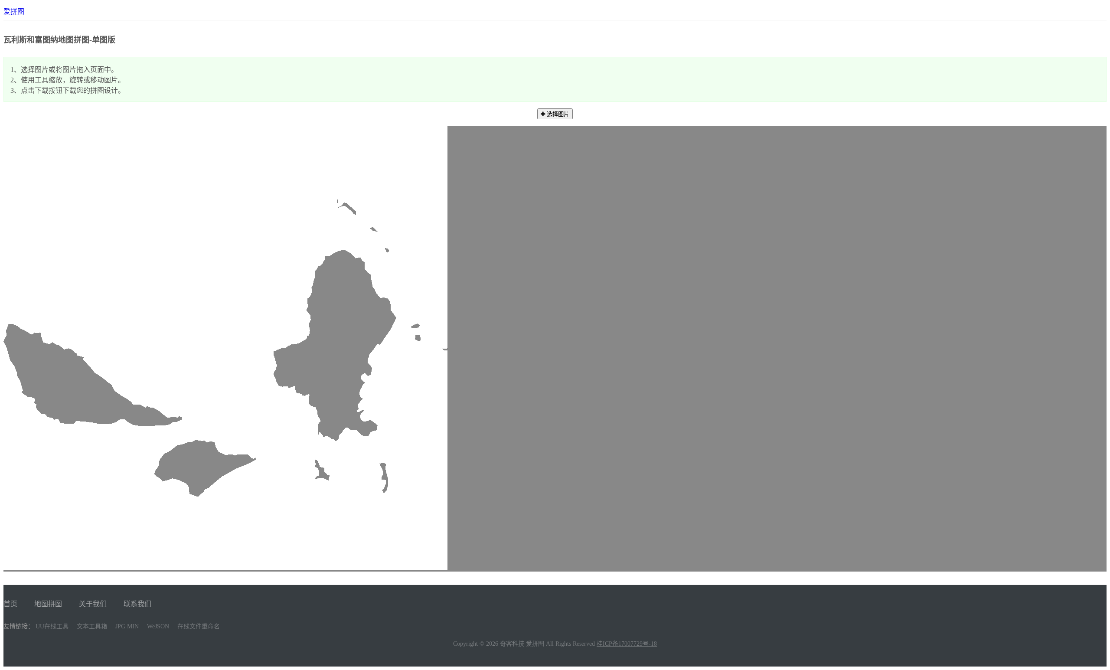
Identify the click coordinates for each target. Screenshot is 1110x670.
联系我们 (137, 604)
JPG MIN (127, 626)
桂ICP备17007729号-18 (627, 644)
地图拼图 (48, 604)
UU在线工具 (52, 626)
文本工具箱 (92, 626)
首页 (10, 604)
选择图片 (557, 114)
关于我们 (93, 604)
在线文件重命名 (198, 626)
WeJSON (158, 626)
